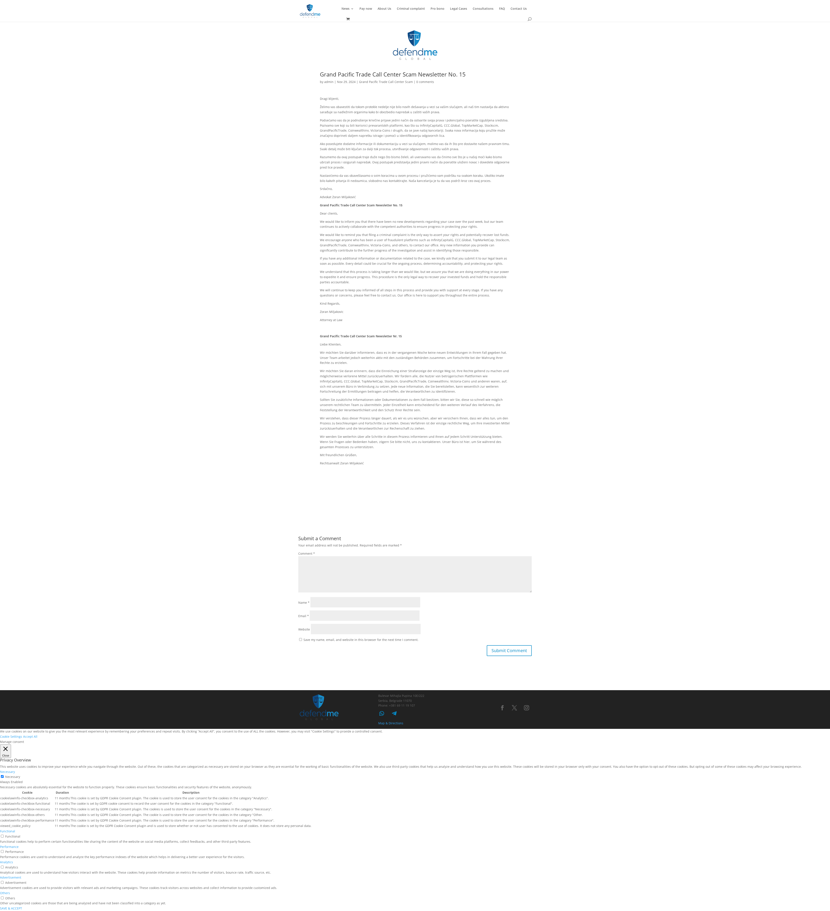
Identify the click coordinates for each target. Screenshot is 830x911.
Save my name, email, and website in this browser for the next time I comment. (360, 640)
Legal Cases (458, 9)
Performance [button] (9, 847)
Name (304, 602)
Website (304, 629)
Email (303, 616)
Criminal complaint (411, 9)
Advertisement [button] (10, 877)
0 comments (425, 82)
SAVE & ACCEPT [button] (11, 908)
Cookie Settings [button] (11, 736)
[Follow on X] (514, 708)
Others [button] (5, 893)
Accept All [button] (30, 736)
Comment (306, 553)
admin (329, 82)
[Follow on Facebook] (502, 708)
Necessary (12, 777)
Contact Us (519, 9)
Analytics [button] (6, 862)
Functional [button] (7, 831)
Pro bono (437, 9)
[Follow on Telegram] (394, 713)
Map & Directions (390, 723)
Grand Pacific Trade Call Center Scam (386, 82)
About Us (384, 9)
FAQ (502, 9)
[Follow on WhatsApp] (381, 713)
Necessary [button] (7, 772)
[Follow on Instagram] (526, 708)
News (346, 9)
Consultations (483, 9)
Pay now (365, 9)
